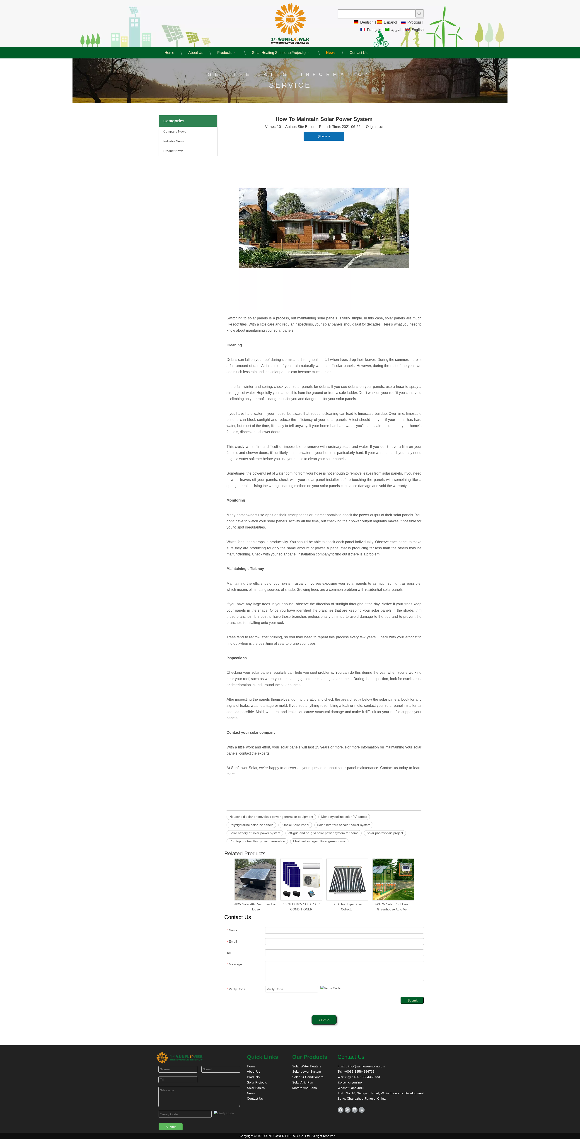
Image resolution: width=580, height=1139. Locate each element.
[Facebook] (340, 1110)
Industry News (173, 141)
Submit (413, 1000)
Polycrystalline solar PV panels (251, 825)
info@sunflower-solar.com (366, 1066)
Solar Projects (257, 1082)
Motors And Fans (304, 1088)
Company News (174, 131)
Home (251, 1066)
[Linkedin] (355, 1110)
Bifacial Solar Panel (295, 825)
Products (253, 1077)
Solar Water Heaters (306, 1066)
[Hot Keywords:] (419, 13)
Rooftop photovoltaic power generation (257, 841)
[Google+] (347, 1110)
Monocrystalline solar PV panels (344, 816)
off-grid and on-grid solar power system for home (323, 833)
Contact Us (255, 1098)
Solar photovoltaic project (385, 833)
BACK (325, 1020)
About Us (253, 1071)
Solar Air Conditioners (307, 1077)
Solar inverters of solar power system (343, 825)
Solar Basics (256, 1088)
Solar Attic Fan (302, 1082)
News (251, 1093)
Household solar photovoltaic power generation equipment (271, 816)
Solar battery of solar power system (255, 833)
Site (380, 127)
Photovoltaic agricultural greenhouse (319, 841)
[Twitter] (362, 1110)
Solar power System (306, 1071)
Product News (173, 151)
